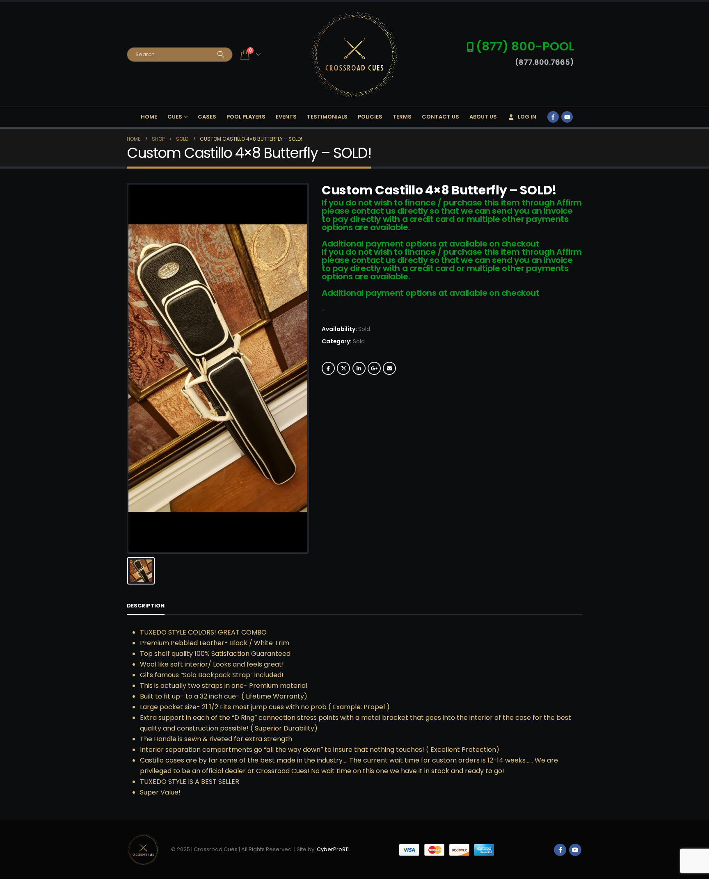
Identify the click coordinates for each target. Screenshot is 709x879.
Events (286, 117)
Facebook (328, 368)
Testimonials (327, 117)
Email (389, 368)
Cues (174, 117)
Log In (527, 117)
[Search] (220, 55)
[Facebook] (553, 117)
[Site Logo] (354, 54)
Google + (374, 368)
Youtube (575, 850)
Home (149, 117)
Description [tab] (146, 606)
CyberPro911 (333, 849)
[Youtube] (567, 117)
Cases (207, 117)
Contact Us (440, 117)
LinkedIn (359, 368)
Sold (359, 341)
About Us (483, 117)
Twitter (343, 368)
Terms (402, 117)
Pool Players (245, 117)
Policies (370, 117)
